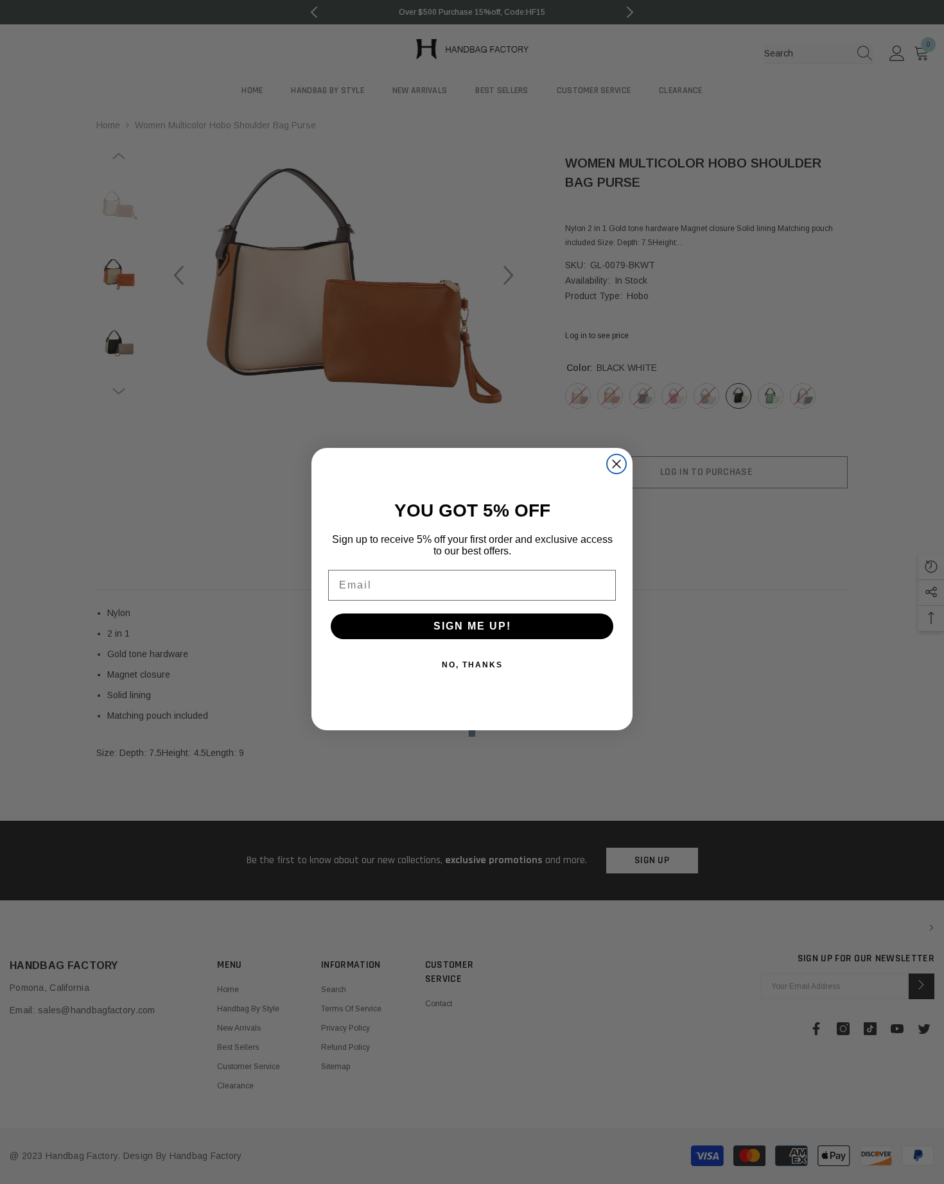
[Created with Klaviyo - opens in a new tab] (472, 733)
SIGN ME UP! (472, 626)
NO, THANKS (472, 664)
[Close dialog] (616, 464)
